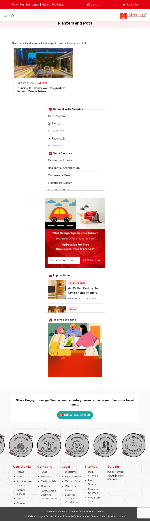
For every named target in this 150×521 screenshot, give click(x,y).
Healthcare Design (60, 183)
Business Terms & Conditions (71, 498)
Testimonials (48, 481)
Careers (45, 486)
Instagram (58, 116)
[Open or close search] (13, 15)
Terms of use (72, 481)
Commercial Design (60, 175)
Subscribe (132, 4)
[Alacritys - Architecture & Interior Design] (133, 15)
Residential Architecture (64, 168)
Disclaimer (71, 471)
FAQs (44, 471)
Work (20, 498)
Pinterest (57, 131)
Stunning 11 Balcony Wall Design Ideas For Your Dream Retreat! (41, 89)
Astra (93, 298)
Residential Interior (60, 160)
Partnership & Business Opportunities (49, 494)
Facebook (58, 138)
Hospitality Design (60, 190)
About (20, 476)
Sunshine (42, 82)
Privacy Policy (73, 476)
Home (20, 471)
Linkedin (56, 146)
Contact (22, 503)
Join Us (95, 4)
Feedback (46, 476)
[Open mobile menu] (6, 15)
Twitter (56, 123)
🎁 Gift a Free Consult (75, 415)
